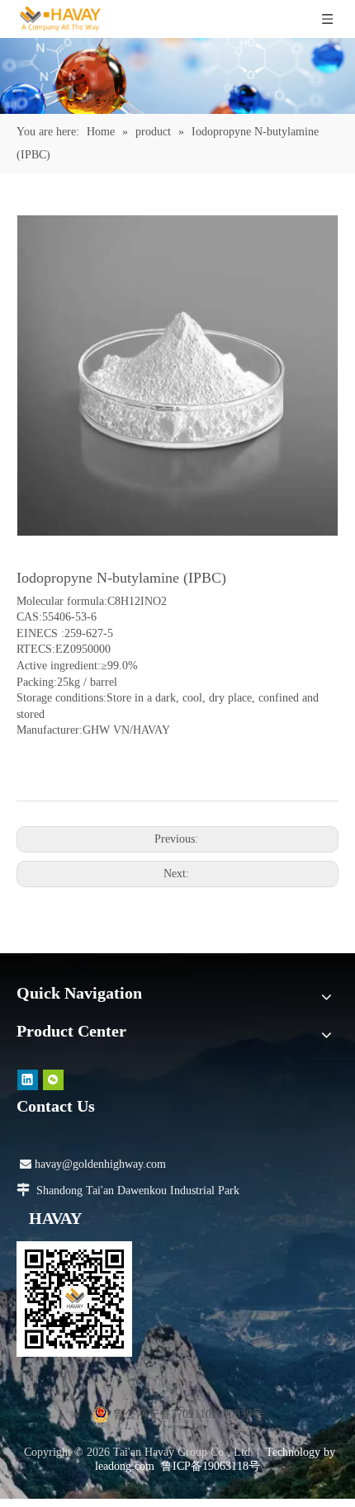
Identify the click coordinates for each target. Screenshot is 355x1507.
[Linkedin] (27, 1080)
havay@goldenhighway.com (93, 1164)
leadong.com (124, 1466)
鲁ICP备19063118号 (210, 1466)
